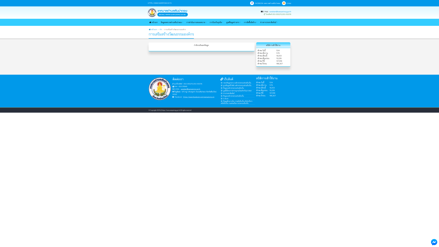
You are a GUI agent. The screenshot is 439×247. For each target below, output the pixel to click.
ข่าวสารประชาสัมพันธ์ (268, 22)
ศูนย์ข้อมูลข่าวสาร (232, 22)
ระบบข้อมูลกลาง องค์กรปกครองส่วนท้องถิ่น (237, 83)
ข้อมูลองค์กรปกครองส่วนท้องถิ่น (233, 88)
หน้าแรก (154, 22)
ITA (161, 29)
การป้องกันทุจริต (216, 22)
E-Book (225, 98)
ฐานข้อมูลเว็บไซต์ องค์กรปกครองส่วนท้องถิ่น (237, 85)
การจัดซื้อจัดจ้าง (250, 22)
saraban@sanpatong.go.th (280, 11)
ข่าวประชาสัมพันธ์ (228, 93)
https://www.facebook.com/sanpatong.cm (198, 97)
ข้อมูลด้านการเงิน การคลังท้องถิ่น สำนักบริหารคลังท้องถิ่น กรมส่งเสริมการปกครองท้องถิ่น (236, 102)
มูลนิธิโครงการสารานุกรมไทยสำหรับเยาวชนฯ (237, 91)
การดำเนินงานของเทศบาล (195, 22)
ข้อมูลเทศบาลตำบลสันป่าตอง (171, 22)
